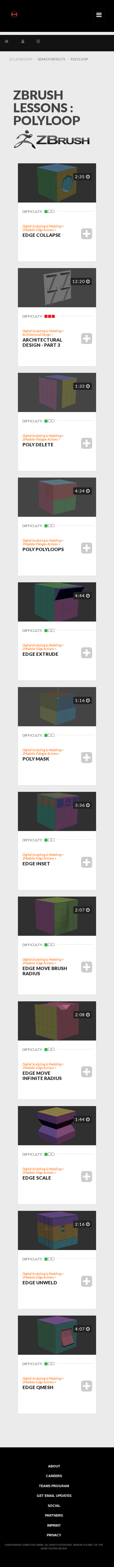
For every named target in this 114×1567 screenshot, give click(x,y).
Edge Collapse (41, 235)
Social (54, 1505)
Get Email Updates (54, 1495)
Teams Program (54, 1485)
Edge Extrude (40, 654)
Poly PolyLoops (43, 549)
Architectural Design (36, 334)
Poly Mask (35, 758)
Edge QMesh (37, 1387)
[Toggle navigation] (99, 15)
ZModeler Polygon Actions (40, 439)
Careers (54, 1476)
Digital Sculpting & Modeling (41, 226)
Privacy (54, 1535)
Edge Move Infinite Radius (42, 1075)
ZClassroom (20, 59)
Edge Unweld (39, 1282)
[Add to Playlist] (86, 233)
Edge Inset (36, 863)
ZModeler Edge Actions (38, 230)
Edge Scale (36, 1177)
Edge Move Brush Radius (44, 971)
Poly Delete (38, 444)
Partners (54, 1515)
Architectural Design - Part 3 (42, 342)
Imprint (54, 1525)
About (54, 1466)
